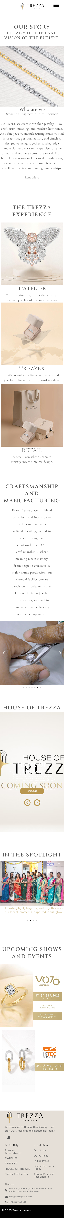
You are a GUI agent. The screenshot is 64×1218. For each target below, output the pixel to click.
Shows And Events (16, 1173)
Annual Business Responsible (44, 1175)
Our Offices (41, 1155)
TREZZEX (11, 1163)
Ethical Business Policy (44, 1167)
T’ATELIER (11, 1158)
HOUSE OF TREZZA (17, 1168)
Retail (32, 450)
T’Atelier (32, 288)
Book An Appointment (13, 1151)
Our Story (40, 1150)
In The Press (41, 1160)
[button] (4, 653)
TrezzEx (32, 368)
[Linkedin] (8, 1137)
